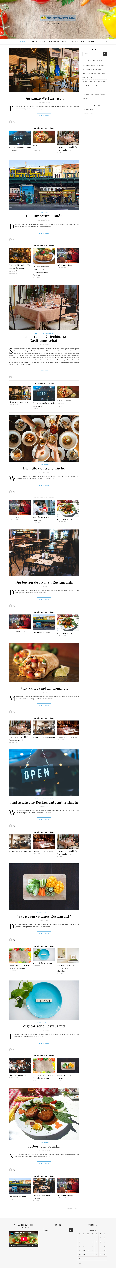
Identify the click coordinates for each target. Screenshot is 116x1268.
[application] (23, 1239)
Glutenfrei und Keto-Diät (19, 1075)
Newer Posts (72, 1209)
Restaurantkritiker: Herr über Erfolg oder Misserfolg (66, 968)
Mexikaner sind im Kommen (44, 688)
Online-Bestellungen (65, 265)
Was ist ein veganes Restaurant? (44, 916)
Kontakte (92, 42)
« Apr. (79, 1263)
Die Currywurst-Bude (44, 215)
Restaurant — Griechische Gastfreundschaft (44, 338)
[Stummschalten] (33, 1245)
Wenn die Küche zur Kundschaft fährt (93, 81)
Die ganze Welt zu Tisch (44, 98)
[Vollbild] (36, 1245)
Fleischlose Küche (77, 42)
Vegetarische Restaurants (43, 963)
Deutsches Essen (38, 42)
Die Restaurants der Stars (67, 737)
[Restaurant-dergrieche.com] (58, 17)
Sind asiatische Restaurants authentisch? (44, 802)
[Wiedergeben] (11, 1245)
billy (14, 122)
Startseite (24, 42)
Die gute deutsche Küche (44, 468)
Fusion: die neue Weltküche (44, 737)
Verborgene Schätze (65, 519)
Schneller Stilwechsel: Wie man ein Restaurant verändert (19, 268)
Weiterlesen (44, 115)
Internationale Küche (58, 42)
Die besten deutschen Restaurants (44, 582)
